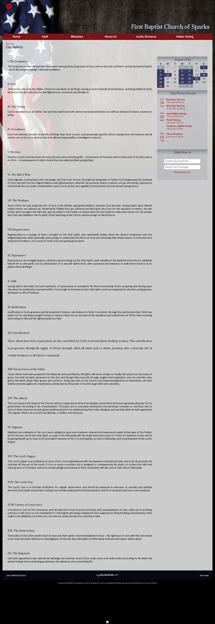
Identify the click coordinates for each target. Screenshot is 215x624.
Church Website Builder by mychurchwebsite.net (122, 583)
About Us (10, 44)
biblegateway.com (182, 172)
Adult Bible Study (176, 113)
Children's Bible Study (179, 126)
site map (204, 575)
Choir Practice (174, 134)
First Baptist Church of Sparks (170, 26)
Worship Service (175, 99)
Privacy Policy (151, 583)
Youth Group (173, 119)
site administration (16, 575)
